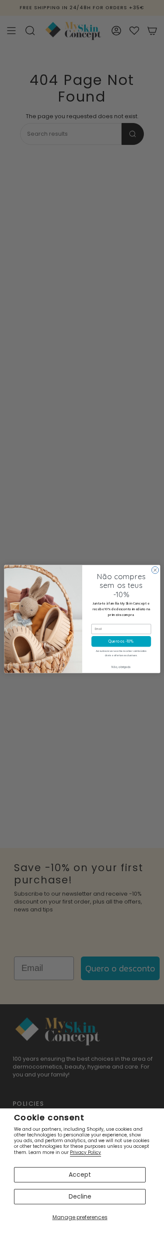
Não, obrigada (121, 667)
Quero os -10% (121, 641)
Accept (80, 1174)
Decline (80, 1196)
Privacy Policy (85, 1152)
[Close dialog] (154, 569)
